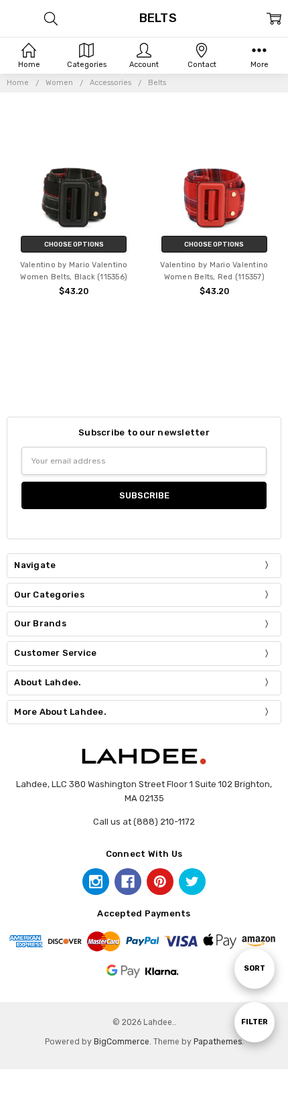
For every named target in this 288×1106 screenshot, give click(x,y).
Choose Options (74, 244)
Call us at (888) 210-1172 (144, 822)
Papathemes (218, 1041)
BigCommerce (121, 1041)
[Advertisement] (144, 372)
